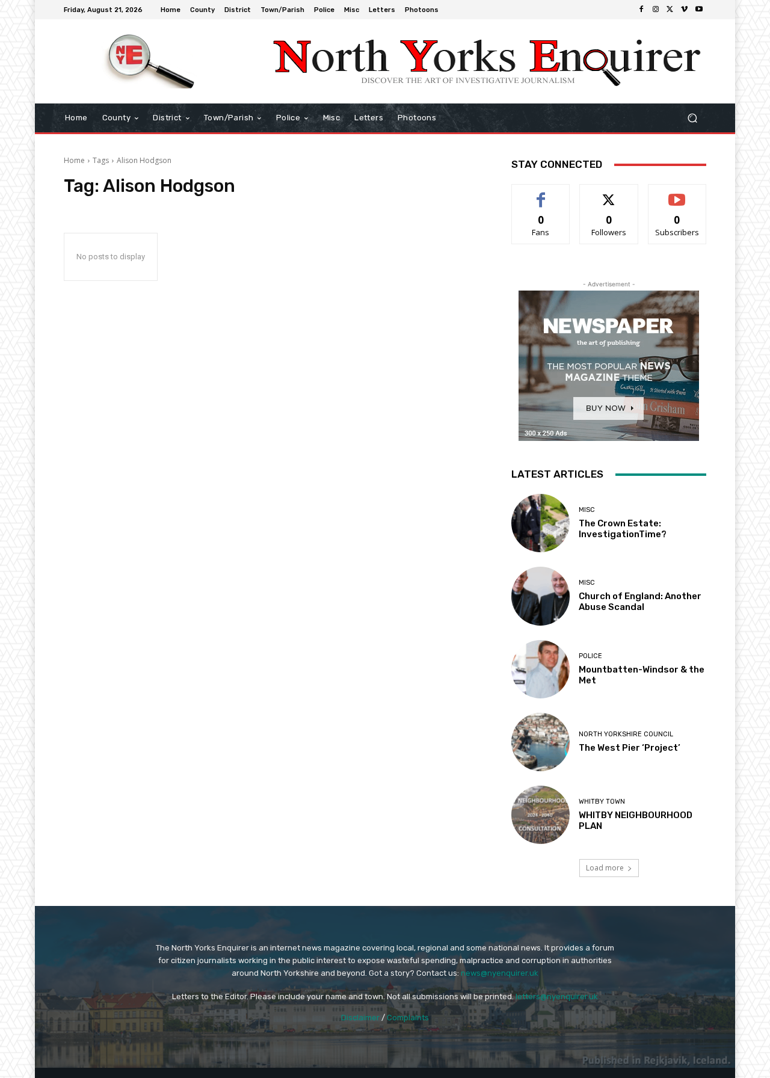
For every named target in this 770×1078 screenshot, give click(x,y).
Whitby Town (602, 801)
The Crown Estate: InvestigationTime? (623, 529)
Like (541, 193)
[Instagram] (655, 9)
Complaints (408, 1017)
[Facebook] (641, 9)
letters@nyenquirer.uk (557, 996)
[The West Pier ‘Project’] (540, 742)
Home (74, 160)
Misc (587, 510)
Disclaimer (360, 1017)
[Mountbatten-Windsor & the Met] (540, 669)
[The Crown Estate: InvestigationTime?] (540, 523)
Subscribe (677, 193)
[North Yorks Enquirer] (150, 61)
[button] (692, 118)
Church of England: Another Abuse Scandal (640, 601)
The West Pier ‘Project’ (629, 747)
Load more (605, 868)
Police (590, 656)
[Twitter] (670, 9)
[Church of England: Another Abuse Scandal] (540, 596)
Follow (609, 193)
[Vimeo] (684, 9)
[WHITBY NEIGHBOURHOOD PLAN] (540, 815)
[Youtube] (699, 9)
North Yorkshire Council (626, 734)
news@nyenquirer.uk (499, 973)
